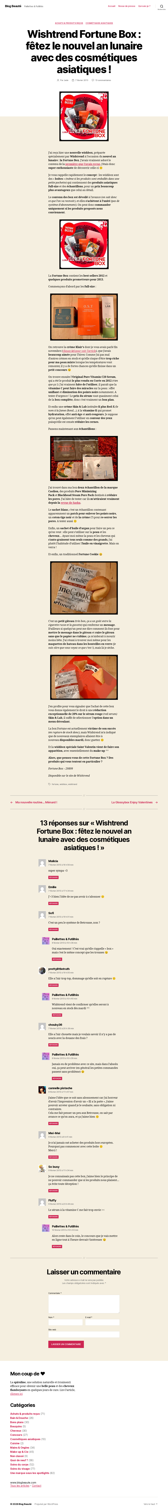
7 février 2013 (81, 80)
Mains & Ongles (19, 1447)
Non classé (17, 1456)
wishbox (63, 784)
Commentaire (55, 1293)
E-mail (88, 1317)
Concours (16, 1434)
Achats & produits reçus (69, 23)
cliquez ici (16, 1394)
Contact (36, 1485)
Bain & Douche (19, 1417)
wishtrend (72, 784)
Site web (52, 1329)
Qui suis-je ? (144, 6)
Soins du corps (19, 1464)
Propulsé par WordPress (46, 1504)
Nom (51, 1317)
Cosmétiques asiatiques (99, 23)
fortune (55, 784)
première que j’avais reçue (82, 164)
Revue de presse (126, 6)
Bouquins (16, 1426)
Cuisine (15, 1443)
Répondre (53, 877)
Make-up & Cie (19, 1451)
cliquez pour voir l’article (79, 351)
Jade (66, 80)
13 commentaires (103, 80)
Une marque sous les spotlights (29, 1473)
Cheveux (15, 1430)
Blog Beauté (13, 6)
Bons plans (16, 1422)
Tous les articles (19, 1485)
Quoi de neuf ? (19, 1460)
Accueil (111, 6)
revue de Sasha (70, 503)
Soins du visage (20, 1468)
